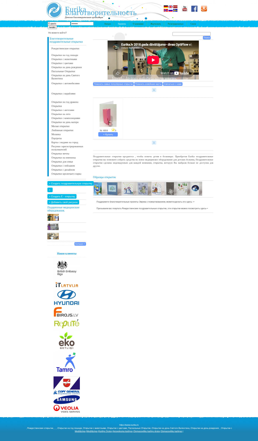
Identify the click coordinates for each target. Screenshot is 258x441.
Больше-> (80, 244)
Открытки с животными (64, 59)
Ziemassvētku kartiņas (171, 431)
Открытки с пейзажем (63, 165)
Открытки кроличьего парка (66, 174)
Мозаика (56, 134)
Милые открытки (60, 126)
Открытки (56, 106)
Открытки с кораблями (63, 93)
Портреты (56, 138)
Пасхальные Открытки (63, 71)
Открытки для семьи (62, 161)
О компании (138, 24)
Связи (193, 24)
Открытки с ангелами (62, 110)
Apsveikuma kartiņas (123, 431)
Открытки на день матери (65, 122)
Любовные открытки (62, 130)
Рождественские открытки (65, 48)
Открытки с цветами (62, 63)
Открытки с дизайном (63, 169)
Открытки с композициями (65, 118)
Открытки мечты (60, 153)
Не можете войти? (57, 33)
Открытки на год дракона (64, 102)
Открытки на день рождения (66, 67)
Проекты (122, 24)
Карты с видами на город (64, 142)
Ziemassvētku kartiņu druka (147, 431)
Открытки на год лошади (64, 55)
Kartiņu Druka (105, 431)
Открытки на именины (63, 157)
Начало (107, 24)
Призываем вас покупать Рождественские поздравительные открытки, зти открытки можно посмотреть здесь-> (152, 208)
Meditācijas (80, 431)
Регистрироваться (175, 24)
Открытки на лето (60, 114)
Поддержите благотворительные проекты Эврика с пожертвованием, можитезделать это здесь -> (145, 202)
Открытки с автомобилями (65, 83)
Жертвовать (155, 24)
